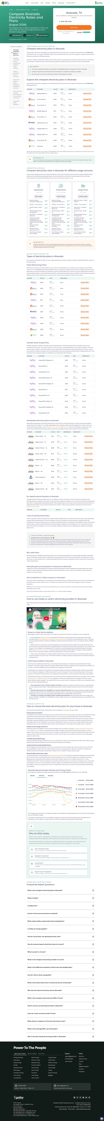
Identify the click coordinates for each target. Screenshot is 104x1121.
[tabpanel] (61, 795)
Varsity (50, 1070)
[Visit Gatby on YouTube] (83, 1097)
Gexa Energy (35, 1067)
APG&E (16, 1065)
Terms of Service (63, 1109)
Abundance (17, 1060)
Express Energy (35, 1062)
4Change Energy (18, 1057)
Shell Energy (51, 1065)
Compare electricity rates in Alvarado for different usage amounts (16, 63)
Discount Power (35, 1060)
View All (50, 1075)
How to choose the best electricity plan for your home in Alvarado (17, 94)
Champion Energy (18, 1072)
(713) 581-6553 (69, 1059)
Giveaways (61, 3)
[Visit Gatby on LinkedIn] (86, 1097)
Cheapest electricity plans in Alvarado (16, 52)
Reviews (48, 3)
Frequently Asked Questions (16, 102)
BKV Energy (17, 1070)
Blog (80, 1064)
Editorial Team (83, 1059)
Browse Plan (87, 93)
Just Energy (34, 1075)
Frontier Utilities (35, 1065)
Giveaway (81, 1071)
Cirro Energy (17, 1075)
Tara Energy (51, 1067)
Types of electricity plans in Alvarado (16, 74)
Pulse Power (51, 1060)
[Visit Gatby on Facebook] (74, 1097)
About (54, 3)
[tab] (32, 776)
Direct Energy (35, 1057)
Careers (81, 1061)
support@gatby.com (71, 1056)
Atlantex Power (18, 1067)
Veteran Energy (52, 1072)
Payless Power (52, 1057)
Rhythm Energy (52, 1062)
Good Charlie (35, 1070)
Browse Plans (74, 27)
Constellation (17, 1078)
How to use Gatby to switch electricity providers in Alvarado (16, 84)
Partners (81, 1069)
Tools (41, 3)
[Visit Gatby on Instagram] (80, 1097)
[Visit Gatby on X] (77, 1097)
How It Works (34, 3)
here (39, 866)
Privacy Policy (71, 1109)
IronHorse (34, 1072)
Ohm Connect (35, 1078)
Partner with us (70, 3)
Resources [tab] (42, 1053)
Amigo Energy (17, 1062)
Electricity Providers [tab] (20, 1053)
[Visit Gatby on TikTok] (89, 1097)
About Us (81, 1056)
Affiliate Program (84, 1066)
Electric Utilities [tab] (32, 1053)
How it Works (68, 1061)
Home (27, 3)
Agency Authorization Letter (83, 1109)
